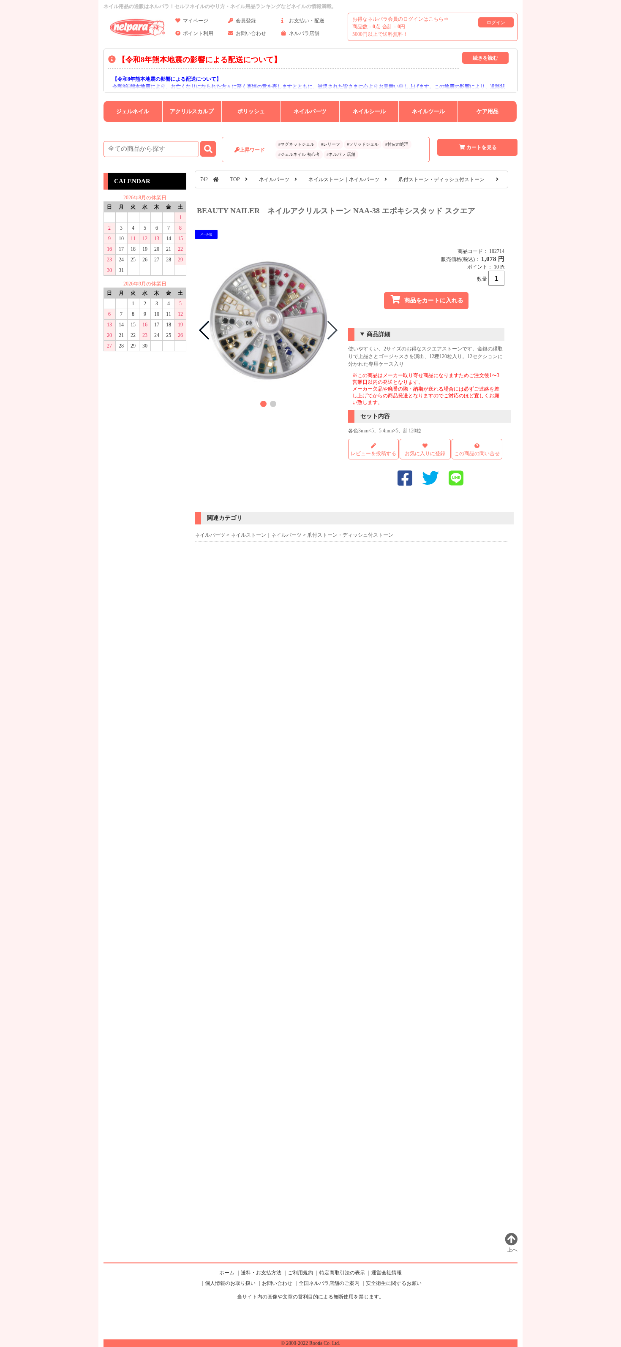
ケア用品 (487, 111)
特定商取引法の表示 (342, 1273)
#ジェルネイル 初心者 (299, 154)
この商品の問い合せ (477, 453)
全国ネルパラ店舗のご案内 (329, 1283)
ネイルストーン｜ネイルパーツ (343, 179)
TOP (235, 179)
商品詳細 (378, 334)
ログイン (496, 22)
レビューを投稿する (373, 453)
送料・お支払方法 (261, 1273)
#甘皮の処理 (397, 144)
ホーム (226, 1273)
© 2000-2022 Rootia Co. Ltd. (310, 1343)
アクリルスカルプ (192, 111)
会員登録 (246, 21)
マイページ (195, 21)
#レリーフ (330, 144)
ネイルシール (369, 111)
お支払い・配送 (306, 21)
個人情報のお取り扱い (230, 1283)
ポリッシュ (251, 111)
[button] (263, 404)
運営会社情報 (386, 1273)
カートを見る (481, 147)
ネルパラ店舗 (304, 33)
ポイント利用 (198, 33)
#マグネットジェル (296, 144)
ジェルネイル (132, 111)
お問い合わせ (251, 33)
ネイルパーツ (310, 111)
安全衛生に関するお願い (394, 1283)
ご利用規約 (300, 1273)
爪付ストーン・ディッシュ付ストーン (441, 179)
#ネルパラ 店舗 (341, 154)
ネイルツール (428, 111)
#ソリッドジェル (363, 144)
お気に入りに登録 (425, 453)
